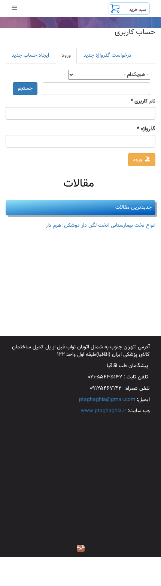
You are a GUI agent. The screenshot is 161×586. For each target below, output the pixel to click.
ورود (63, 57)
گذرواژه (146, 129)
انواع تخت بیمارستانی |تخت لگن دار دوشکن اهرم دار (100, 225)
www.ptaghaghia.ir (103, 411)
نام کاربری (143, 101)
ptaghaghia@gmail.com (107, 400)
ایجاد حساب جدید (30, 55)
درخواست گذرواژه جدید (107, 55)
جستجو (25, 88)
